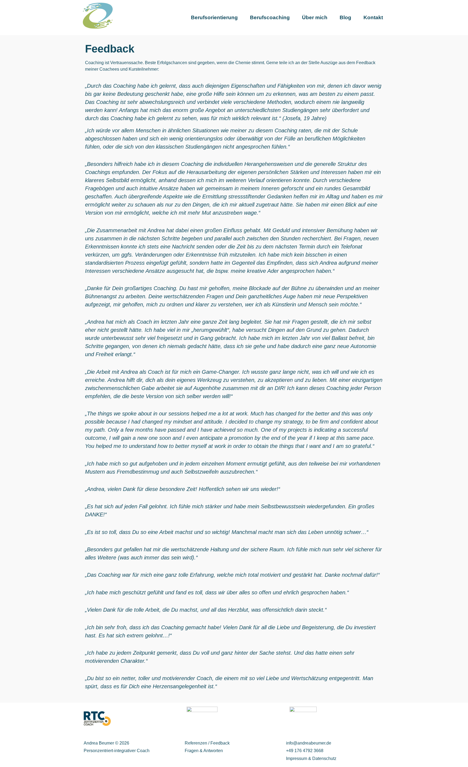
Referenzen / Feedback (207, 743)
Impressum (297, 758)
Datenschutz (324, 758)
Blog (345, 17)
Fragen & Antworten (204, 750)
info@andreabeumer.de (308, 743)
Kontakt (373, 17)
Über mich (314, 17)
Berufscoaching (270, 17)
